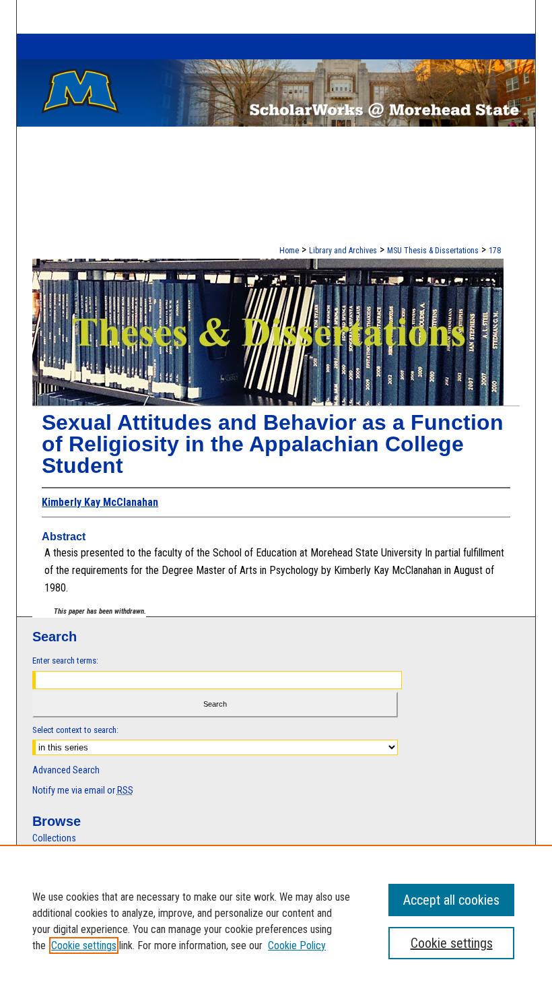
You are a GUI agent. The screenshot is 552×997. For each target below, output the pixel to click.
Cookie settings (83, 945)
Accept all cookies (451, 900)
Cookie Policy (297, 945)
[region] (276, 921)
